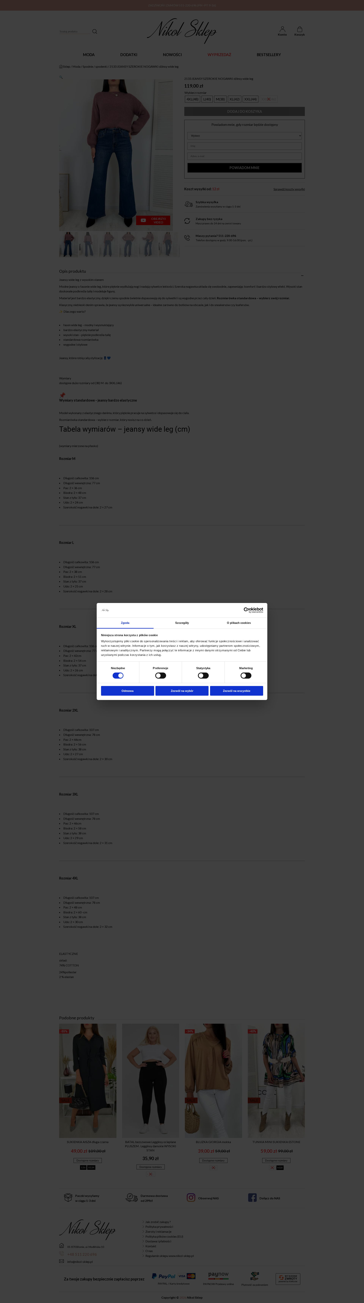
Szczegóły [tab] (182, 622)
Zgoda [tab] (125, 622)
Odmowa (127, 690)
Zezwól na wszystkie (236, 690)
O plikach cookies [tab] (239, 622)
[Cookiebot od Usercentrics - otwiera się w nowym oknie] (246, 610)
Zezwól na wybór (182, 690)
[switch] (160, 676)
